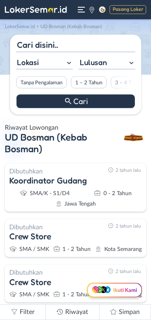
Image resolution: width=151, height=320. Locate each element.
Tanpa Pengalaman (41, 82)
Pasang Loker (128, 9)
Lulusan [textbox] (93, 62)
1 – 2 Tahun (88, 82)
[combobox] (44, 63)
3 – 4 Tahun (128, 82)
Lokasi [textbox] (28, 62)
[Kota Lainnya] (92, 9)
